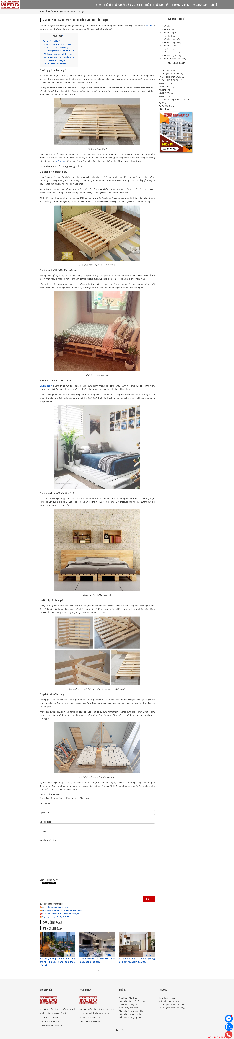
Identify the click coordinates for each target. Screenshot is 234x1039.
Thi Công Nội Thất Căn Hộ (170, 80)
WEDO (42, 11)
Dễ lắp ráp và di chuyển (54, 60)
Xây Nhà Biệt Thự (166, 86)
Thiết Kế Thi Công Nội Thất (157, 4)
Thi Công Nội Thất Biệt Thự (171, 73)
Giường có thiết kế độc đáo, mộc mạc (60, 51)
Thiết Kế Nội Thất (166, 29)
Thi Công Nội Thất (167, 70)
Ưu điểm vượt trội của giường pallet (56, 44)
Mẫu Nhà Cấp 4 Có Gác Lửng (132, 1001)
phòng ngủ (60, 161)
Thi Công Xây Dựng (180, 4)
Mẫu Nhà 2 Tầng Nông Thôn (132, 1011)
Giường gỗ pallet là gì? (50, 41)
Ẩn (63, 36)
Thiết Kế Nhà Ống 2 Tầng (170, 42)
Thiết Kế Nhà (164, 26)
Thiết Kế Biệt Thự (166, 49)
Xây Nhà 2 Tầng (166, 93)
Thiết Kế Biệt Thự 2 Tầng (170, 52)
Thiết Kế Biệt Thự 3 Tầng (170, 55)
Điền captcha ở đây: (49, 880)
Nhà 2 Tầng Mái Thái (128, 1007)
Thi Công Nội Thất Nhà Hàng (172, 1007)
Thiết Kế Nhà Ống (167, 36)
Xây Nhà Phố (164, 89)
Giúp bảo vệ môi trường (55, 64)
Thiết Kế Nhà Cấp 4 (167, 32)
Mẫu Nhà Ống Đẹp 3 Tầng (131, 1014)
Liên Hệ (214, 4)
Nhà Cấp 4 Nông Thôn (129, 1004)
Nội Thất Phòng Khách (169, 1001)
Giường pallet (46, 386)
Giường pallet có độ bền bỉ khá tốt (59, 57)
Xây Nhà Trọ (164, 96)
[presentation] (96, 970)
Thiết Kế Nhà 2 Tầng (168, 45)
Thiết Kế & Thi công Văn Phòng (172, 58)
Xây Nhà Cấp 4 (165, 83)
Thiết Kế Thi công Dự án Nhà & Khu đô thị (123, 4)
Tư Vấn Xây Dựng (200, 4)
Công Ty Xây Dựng (167, 998)
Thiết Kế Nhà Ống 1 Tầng (170, 39)
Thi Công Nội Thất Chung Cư (171, 76)
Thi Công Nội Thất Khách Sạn (172, 1004)
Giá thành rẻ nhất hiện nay (56, 47)
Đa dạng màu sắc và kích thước (58, 54)
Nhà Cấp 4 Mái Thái (128, 998)
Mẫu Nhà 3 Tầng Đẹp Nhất (131, 1017)
